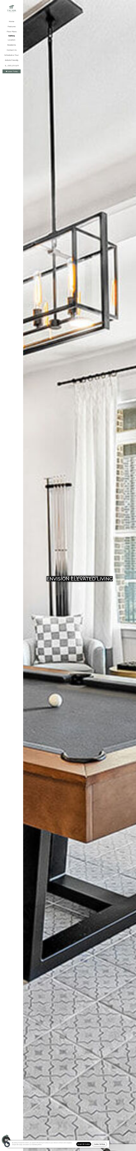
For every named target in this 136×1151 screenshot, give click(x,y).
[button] (11, 66)
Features (12, 27)
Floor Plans (11, 32)
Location (11, 40)
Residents (11, 45)
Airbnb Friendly (11, 60)
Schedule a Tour (11, 55)
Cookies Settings (99, 1144)
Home (11, 21)
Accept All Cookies (83, 1144)
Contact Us (11, 50)
